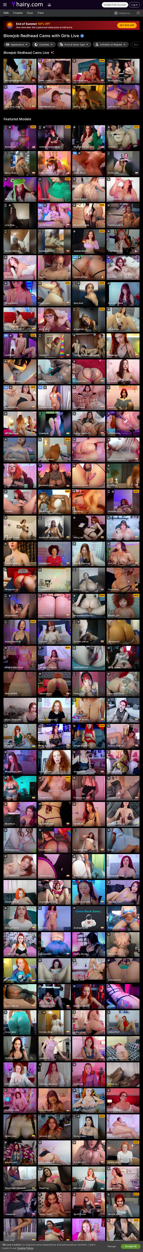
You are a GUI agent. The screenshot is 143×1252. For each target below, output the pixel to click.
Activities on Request (111, 44)
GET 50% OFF (127, 25)
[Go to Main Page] (27, 4)
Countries (44, 44)
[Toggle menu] (5, 4)
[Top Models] (49, 4)
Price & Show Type (75, 44)
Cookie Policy (25, 1248)
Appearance (17, 44)
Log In (134, 4)
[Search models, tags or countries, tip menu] (138, 13)
